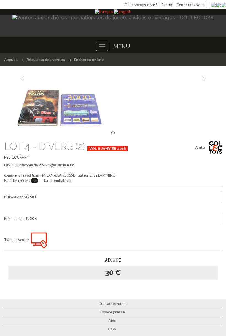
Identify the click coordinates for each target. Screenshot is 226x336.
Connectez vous (190, 4)
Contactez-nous (112, 303)
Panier (167, 4)
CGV (112, 329)
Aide (112, 320)
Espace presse (112, 312)
